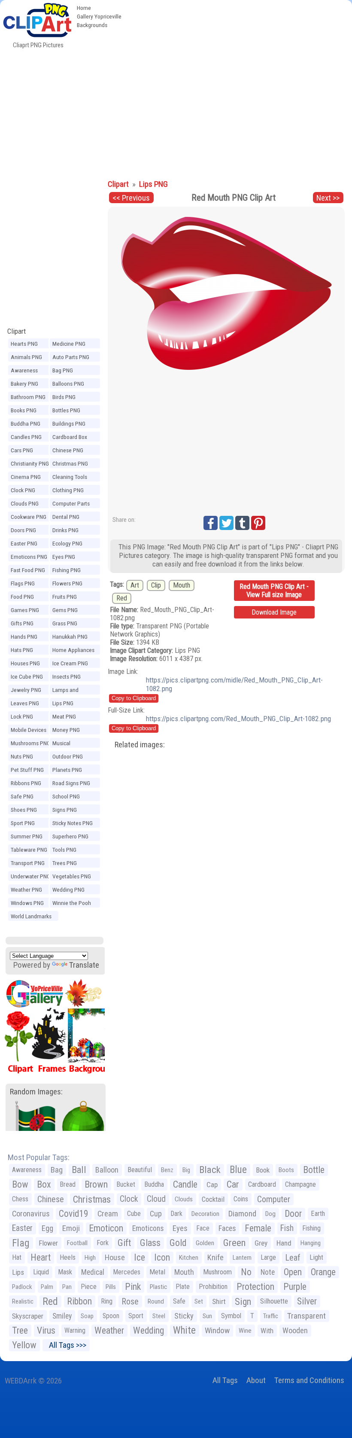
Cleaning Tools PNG (69, 478)
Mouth (181, 585)
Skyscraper (27, 1316)
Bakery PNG (24, 383)
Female (258, 1228)
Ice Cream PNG (70, 663)
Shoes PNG (24, 809)
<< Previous (131, 198)
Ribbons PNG (26, 783)
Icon (162, 1257)
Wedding (148, 1330)
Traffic (270, 1316)
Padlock (22, 1287)
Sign (243, 1301)
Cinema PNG (26, 476)
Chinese (50, 1199)
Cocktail (213, 1199)
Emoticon (106, 1228)
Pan (67, 1287)
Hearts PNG (24, 343)
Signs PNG (64, 809)
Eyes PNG (63, 556)
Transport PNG (28, 862)
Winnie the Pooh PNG (71, 904)
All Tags (225, 1380)
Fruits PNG (64, 596)
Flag (21, 1243)
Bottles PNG (66, 410)
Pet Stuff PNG (27, 769)
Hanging (310, 1243)
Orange (323, 1272)
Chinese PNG (67, 450)
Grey (261, 1243)
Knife (215, 1257)
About (256, 1380)
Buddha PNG (25, 423)
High (90, 1257)
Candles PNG (26, 436)
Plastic (158, 1287)
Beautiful (139, 1170)
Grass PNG (64, 623)
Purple (294, 1286)
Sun (207, 1316)
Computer (273, 1199)
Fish (287, 1228)
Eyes (180, 1228)
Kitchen (188, 1257)
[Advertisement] (176, 111)
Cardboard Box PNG (69, 438)
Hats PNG (22, 649)
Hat (16, 1257)
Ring (106, 1301)
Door (293, 1213)
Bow (20, 1184)
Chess (20, 1199)
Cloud (156, 1199)
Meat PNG (64, 716)
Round (156, 1301)
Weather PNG (26, 889)
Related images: (140, 744)
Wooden (295, 1330)
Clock (129, 1199)
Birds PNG (64, 396)
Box (44, 1184)
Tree (20, 1330)
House (115, 1257)
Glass (150, 1242)
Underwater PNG (30, 876)
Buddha (154, 1184)
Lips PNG (62, 703)
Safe (179, 1301)
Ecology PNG (67, 543)
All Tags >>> (66, 1345)
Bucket (126, 1184)
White (184, 1330)
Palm (47, 1287)
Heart (40, 1257)
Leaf (292, 1257)
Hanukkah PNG (70, 636)
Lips (18, 1272)
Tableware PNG (29, 849)
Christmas (92, 1199)
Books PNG (23, 410)
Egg (47, 1228)
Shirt (219, 1301)
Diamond (242, 1214)
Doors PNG (23, 530)
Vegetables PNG (71, 876)
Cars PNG (22, 450)
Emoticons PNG (29, 556)
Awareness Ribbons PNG (26, 371)
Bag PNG (62, 370)
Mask (65, 1272)
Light (316, 1257)
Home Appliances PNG (73, 651)
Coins (241, 1199)
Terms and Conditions (309, 1380)
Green (234, 1243)
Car (233, 1184)
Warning (74, 1330)
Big (186, 1170)
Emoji (71, 1228)
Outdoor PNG (67, 756)
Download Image (274, 612)
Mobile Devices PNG (28, 731)
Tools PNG (64, 849)
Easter (22, 1228)
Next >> (328, 198)
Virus (46, 1330)
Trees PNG (64, 862)
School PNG (66, 796)
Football (77, 1243)
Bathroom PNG (28, 396)
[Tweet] (226, 523)
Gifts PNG (22, 623)
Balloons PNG (68, 383)
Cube (134, 1214)
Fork (103, 1243)
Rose (130, 1301)
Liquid (41, 1272)
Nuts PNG (22, 756)
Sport (135, 1316)
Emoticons (148, 1228)
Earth (318, 1214)
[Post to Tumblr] (242, 523)
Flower (48, 1243)
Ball (79, 1169)
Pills (111, 1287)
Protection (255, 1286)
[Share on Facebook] (210, 523)
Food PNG (22, 596)
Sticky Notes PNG (72, 823)
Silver (307, 1301)
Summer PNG (26, 836)
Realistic (22, 1301)
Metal (157, 1272)
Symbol (231, 1316)
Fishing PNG (66, 570)
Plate (183, 1287)
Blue (238, 1170)
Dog (270, 1214)
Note (268, 1272)
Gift (124, 1242)
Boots (286, 1170)
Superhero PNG (70, 836)
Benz (167, 1170)
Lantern (242, 1257)
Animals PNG (26, 356)
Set (198, 1301)
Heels (68, 1257)
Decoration (205, 1214)
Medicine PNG (68, 343)
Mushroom (217, 1272)
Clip (156, 585)
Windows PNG (27, 902)
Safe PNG (22, 796)
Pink (133, 1286)
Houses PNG (25, 663)
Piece (89, 1287)
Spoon (111, 1316)
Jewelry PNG (26, 689)
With (267, 1330)
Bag (57, 1170)
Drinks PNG (65, 530)
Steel (158, 1316)
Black (210, 1170)
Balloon (106, 1169)
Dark (176, 1214)
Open (293, 1272)
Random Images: (36, 1092)
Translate (84, 965)
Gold (178, 1242)
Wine (245, 1330)
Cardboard (262, 1184)
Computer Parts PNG (71, 504)
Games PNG (25, 609)
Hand (283, 1243)
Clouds (184, 1199)
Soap (87, 1316)
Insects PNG (66, 676)
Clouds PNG (25, 503)
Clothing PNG (68, 490)
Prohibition (213, 1287)
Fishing (312, 1228)
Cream (107, 1213)
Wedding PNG (68, 889)
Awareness (27, 1170)
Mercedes (126, 1272)
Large (268, 1257)
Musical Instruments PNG (72, 744)
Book (263, 1170)
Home (84, 7)
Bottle (314, 1169)
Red (121, 598)
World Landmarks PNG (31, 917)
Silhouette (274, 1301)
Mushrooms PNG (30, 743)
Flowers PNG (67, 583)
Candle (185, 1184)
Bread (68, 1184)
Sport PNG (23, 823)
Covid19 (73, 1213)
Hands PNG (24, 636)
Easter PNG (24, 543)
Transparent (306, 1316)
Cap (212, 1184)
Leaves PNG (25, 703)
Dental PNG (65, 516)
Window (217, 1330)
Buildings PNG (68, 423)
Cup (156, 1213)
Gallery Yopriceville (99, 16)
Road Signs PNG (71, 783)
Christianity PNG (30, 463)
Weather (109, 1330)
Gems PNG (65, 609)
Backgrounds (92, 24)
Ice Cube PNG (27, 676)
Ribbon (79, 1301)
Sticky (184, 1315)
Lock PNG (22, 716)
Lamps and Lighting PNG (67, 691)
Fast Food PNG (28, 570)
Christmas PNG (70, 463)
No (246, 1272)
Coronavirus (31, 1214)
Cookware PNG (28, 516)
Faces (227, 1228)
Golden (205, 1243)
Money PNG (66, 729)
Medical (92, 1272)
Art (134, 585)
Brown (96, 1184)
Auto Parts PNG (70, 356)
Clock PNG (23, 490)
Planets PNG (67, 769)
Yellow (24, 1345)
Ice (139, 1257)
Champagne (300, 1184)
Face (203, 1228)
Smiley (62, 1316)
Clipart (16, 331)
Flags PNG (23, 583)
